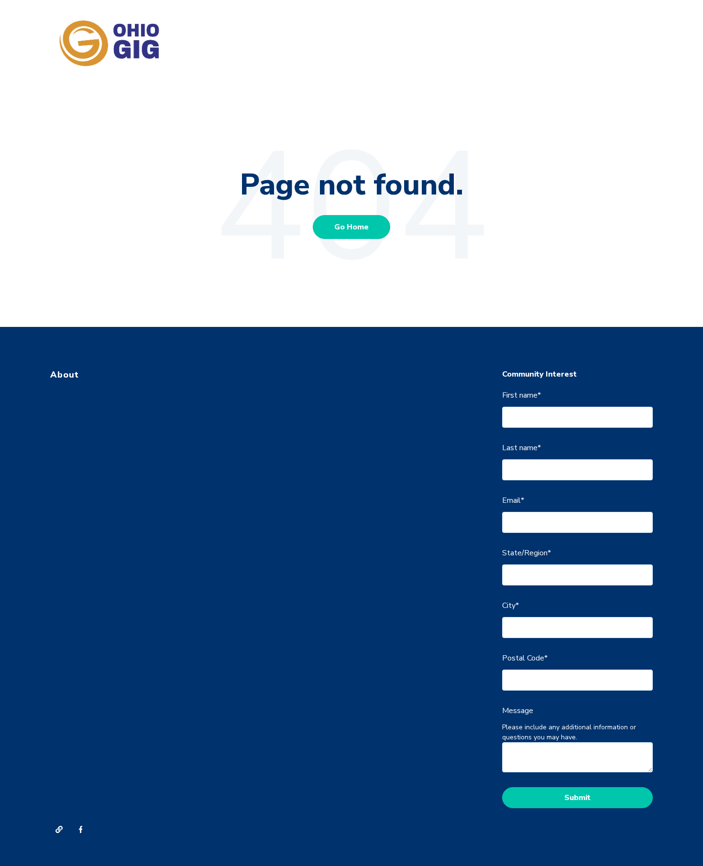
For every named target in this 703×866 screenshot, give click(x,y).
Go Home (351, 227)
